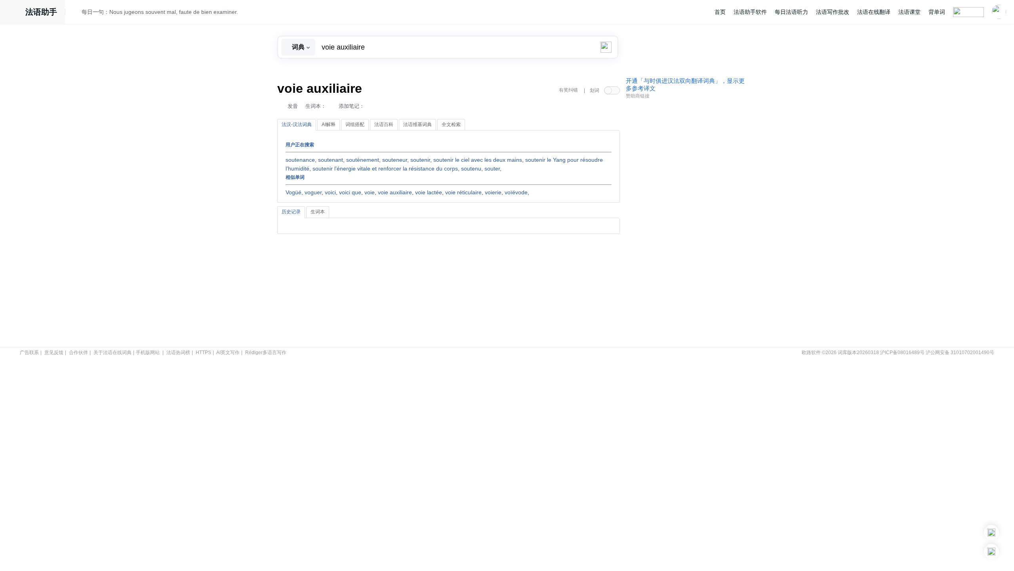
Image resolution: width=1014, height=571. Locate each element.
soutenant (330, 160)
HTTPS (203, 352)
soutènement (362, 160)
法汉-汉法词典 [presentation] (297, 124)
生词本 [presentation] (318, 212)
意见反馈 (53, 352)
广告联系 (29, 352)
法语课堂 (909, 12)
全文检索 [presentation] (451, 124)
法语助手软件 (750, 12)
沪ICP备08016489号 (902, 352)
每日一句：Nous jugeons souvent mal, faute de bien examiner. (160, 12)
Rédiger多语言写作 (265, 352)
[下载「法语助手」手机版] (991, 532)
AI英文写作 (228, 352)
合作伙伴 (78, 352)
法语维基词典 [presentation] (417, 124)
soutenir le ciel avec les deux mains (477, 160)
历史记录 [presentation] (291, 212)
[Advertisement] (685, 223)
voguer (313, 192)
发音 (293, 106)
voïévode (516, 192)
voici (330, 192)
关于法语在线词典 (112, 352)
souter (492, 168)
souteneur (394, 160)
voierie (493, 192)
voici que (350, 192)
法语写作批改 (832, 12)
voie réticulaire (463, 192)
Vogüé (293, 192)
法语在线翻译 (873, 12)
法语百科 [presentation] (383, 124)
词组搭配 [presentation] (354, 124)
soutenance (300, 160)
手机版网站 (148, 352)
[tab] (296, 125)
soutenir (420, 160)
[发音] (76, 13)
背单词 (936, 12)
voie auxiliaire (395, 192)
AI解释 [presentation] (328, 124)
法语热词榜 (178, 352)
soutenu (471, 168)
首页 (720, 12)
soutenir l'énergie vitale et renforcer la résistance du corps (385, 168)
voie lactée (428, 192)
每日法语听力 (791, 12)
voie (369, 192)
